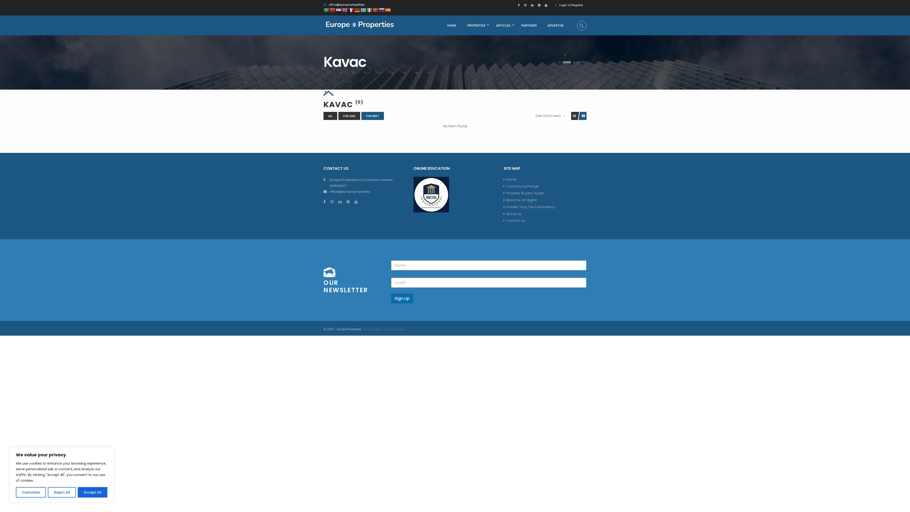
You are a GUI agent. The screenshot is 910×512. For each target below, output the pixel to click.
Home (567, 62)
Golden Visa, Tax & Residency (530, 207)
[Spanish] (388, 10)
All (330, 116)
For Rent (372, 116)
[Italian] (370, 10)
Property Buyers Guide (525, 193)
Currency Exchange (522, 186)
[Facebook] (519, 5)
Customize (31, 492)
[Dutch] (339, 10)
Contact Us (515, 220)
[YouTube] (546, 5)
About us (513, 213)
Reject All (62, 492)
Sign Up (402, 298)
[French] (351, 10)
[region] (61, 475)
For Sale (349, 116)
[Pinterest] (539, 5)
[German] (357, 10)
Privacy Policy (372, 329)
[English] (345, 10)
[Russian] (382, 10)
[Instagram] (525, 5)
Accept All (92, 492)
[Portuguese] (376, 10)
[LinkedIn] (532, 5)
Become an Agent (521, 200)
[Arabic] (326, 10)
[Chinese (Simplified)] (333, 10)
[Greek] (363, 10)
